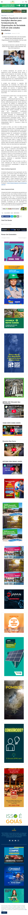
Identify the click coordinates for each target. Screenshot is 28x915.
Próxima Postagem (22, 237)
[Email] (18, 216)
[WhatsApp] (15, 216)
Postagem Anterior (6, 237)
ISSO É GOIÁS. (16, 212)
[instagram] (18, 841)
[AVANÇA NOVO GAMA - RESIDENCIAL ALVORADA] (14, 319)
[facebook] (10, 841)
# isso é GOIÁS (11, 15)
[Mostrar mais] (20, 216)
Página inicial (4, 15)
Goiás (12, 212)
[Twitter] (12, 216)
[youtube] (15, 841)
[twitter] (12, 841)
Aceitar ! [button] (4, 912)
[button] (2, 2)
